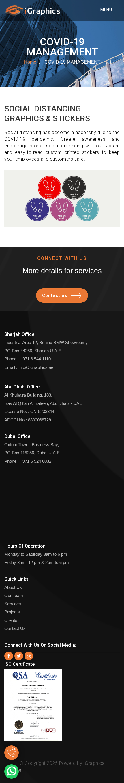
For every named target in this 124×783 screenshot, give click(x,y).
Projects (12, 611)
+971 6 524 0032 (35, 461)
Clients (10, 620)
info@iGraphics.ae (35, 367)
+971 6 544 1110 (35, 358)
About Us (13, 587)
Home (30, 61)
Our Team (13, 595)
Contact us (54, 295)
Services (12, 603)
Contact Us (15, 628)
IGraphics (94, 763)
